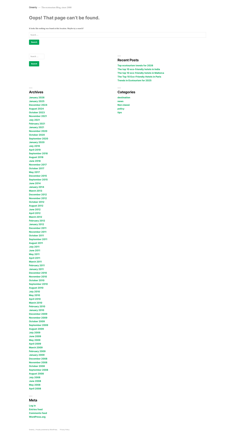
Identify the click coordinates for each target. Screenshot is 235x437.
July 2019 (34, 146)
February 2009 (37, 351)
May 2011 (34, 254)
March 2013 (35, 190)
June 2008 (35, 381)
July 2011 (34, 246)
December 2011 (37, 228)
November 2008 (38, 362)
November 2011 (37, 231)
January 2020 (37, 142)
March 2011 (35, 261)
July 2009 (34, 332)
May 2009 (34, 340)
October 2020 (37, 134)
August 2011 (36, 243)
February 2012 (37, 220)
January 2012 (36, 224)
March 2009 (36, 347)
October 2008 (37, 366)
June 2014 (35, 183)
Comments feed (38, 413)
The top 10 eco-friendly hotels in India (139, 69)
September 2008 (38, 369)
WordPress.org (37, 416)
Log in (32, 405)
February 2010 (37, 306)
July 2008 (34, 377)
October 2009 (37, 321)
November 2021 (38, 116)
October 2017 (36, 168)
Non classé (124, 105)
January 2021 (36, 127)
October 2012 (36, 202)
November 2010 (38, 276)
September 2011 (38, 239)
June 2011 (34, 250)
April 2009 (35, 343)
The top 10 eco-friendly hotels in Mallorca (141, 73)
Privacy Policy (64, 429)
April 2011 (34, 258)
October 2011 (36, 235)
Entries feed (36, 409)
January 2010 (36, 310)
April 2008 (35, 388)
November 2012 (38, 198)
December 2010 (38, 272)
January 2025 (36, 101)
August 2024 (36, 108)
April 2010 (35, 299)
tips (120, 112)
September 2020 (38, 138)
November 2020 (38, 131)
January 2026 (36, 97)
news (120, 101)
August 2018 (36, 157)
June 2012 (35, 209)
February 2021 (37, 123)
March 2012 (35, 217)
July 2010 (34, 291)
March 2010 (35, 302)
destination (124, 97)
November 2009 (38, 317)
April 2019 (35, 149)
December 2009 (38, 314)
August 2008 (36, 373)
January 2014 (36, 187)
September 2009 (38, 325)
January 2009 (37, 355)
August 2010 (36, 287)
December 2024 (38, 105)
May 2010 (34, 295)
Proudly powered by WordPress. (47, 429)
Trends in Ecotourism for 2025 (134, 80)
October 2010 (36, 280)
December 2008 (38, 358)
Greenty (33, 7)
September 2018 (38, 153)
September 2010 (38, 284)
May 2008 (34, 384)
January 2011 (36, 269)
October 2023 (37, 112)
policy (121, 108)
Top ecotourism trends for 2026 (135, 65)
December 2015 (38, 175)
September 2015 (38, 179)
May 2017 (34, 172)
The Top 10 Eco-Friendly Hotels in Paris (139, 76)
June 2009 (35, 336)
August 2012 (36, 205)
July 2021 (34, 119)
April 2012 (35, 213)
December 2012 (38, 194)
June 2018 (35, 161)
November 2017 (38, 164)
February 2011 (37, 265)
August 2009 (36, 328)
